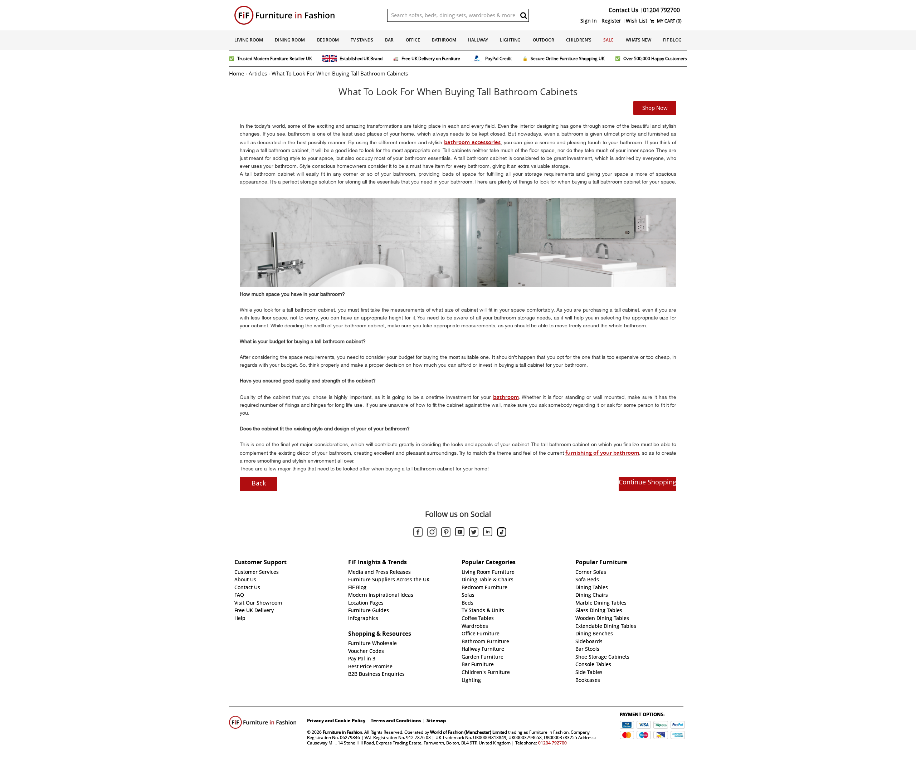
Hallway (478, 40)
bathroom (506, 397)
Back (259, 483)
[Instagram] (432, 533)
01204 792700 (552, 743)
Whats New (638, 40)
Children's (578, 40)
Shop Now (655, 108)
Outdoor (543, 40)
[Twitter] (473, 533)
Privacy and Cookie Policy (336, 720)
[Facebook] (418, 533)
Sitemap (436, 720)
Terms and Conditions (396, 720)
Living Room (248, 40)
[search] (523, 15)
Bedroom (328, 40)
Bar (389, 40)
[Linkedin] (487, 533)
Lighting (510, 40)
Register (611, 21)
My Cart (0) (669, 21)
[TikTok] (501, 533)
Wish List (636, 21)
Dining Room (290, 40)
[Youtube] (459, 533)
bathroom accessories (472, 142)
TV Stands (362, 40)
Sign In (588, 21)
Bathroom (444, 40)
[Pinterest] (445, 533)
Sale (608, 40)
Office (413, 40)
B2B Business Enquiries (376, 674)
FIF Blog (672, 40)
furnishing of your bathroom (602, 452)
